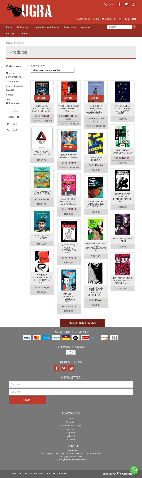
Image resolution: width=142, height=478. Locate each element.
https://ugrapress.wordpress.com (71, 459)
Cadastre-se (83, 19)
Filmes (9, 94)
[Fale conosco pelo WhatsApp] (134, 470)
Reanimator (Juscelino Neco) (122, 151)
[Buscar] (134, 27)
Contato (24, 33)
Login (96, 19)
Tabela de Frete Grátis (46, 27)
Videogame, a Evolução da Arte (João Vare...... (122, 109)
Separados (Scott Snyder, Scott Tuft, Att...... (42, 108)
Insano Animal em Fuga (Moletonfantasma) (95, 247)
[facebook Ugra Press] (56, 368)
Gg (15, 129)
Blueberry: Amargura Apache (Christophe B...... (95, 109)
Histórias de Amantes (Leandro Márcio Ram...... (122, 198)
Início (9, 27)
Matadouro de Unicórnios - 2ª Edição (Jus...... (68, 201)
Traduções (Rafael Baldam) (42, 153)
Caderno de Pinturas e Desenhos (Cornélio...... (95, 291)
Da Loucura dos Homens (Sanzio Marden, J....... (122, 280)
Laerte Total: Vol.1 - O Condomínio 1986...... (69, 249)
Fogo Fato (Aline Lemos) (122, 239)
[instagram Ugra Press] (71, 368)
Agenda (85, 27)
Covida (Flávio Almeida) (42, 237)
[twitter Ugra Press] (63, 368)
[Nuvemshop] (118, 475)
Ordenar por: (38, 65)
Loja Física (70, 27)
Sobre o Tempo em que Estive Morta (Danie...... (96, 204)
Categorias (23, 27)
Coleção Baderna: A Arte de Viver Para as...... (42, 279)
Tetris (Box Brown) (95, 158)
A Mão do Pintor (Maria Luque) (42, 193)
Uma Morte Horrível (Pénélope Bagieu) (69, 298)
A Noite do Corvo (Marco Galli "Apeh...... (69, 108)
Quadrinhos (12, 81)
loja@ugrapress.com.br (71, 456)
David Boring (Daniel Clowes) (69, 156)
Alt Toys (10, 33)
